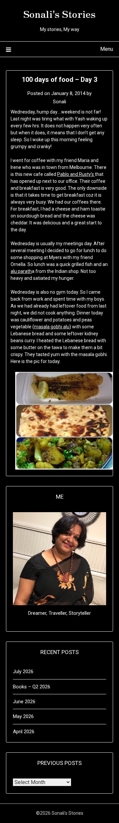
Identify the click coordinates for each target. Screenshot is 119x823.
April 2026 (23, 732)
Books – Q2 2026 (31, 687)
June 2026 (24, 702)
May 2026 (23, 716)
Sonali (59, 102)
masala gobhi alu (51, 326)
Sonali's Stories (59, 13)
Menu (106, 49)
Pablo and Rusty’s (76, 174)
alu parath (21, 271)
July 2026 (23, 672)
